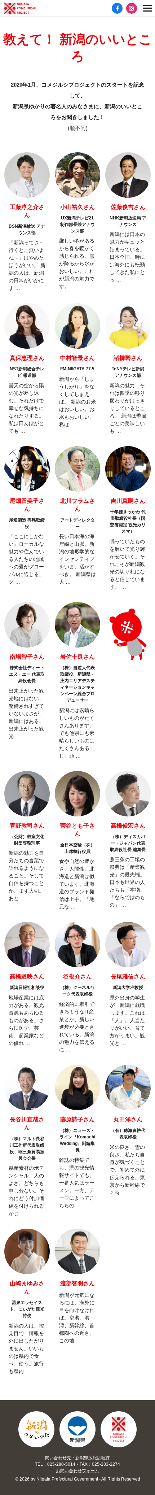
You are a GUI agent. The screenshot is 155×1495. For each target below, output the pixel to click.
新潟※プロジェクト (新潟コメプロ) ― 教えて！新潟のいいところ (31, 8)
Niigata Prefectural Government (77, 1429)
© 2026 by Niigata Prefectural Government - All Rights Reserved (77, 1479)
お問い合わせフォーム (77, 1470)
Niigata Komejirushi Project (119, 1429)
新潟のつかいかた (36, 1429)
